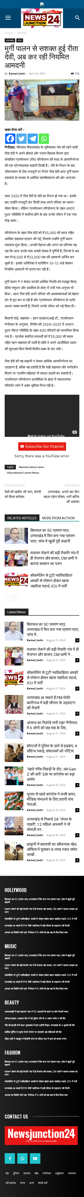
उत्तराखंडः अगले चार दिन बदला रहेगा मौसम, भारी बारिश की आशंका (61, 497)
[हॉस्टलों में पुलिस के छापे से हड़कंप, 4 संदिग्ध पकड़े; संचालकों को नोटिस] (14, 752)
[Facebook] (10, 139)
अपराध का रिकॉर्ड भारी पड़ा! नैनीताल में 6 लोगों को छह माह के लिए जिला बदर (36, 932)
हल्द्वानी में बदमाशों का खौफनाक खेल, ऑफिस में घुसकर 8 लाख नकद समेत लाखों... (52, 849)
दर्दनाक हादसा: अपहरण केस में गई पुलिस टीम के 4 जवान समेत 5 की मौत (35, 1018)
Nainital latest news (31, 467)
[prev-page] (7, 598)
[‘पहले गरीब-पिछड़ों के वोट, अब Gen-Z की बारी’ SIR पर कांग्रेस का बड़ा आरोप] (14, 775)
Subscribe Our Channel (44, 446)
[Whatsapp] (44, 139)
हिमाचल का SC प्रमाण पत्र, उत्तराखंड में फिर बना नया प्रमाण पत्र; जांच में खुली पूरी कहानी (52, 535)
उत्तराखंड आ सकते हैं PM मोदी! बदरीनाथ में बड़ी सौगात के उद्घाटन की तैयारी (51, 702)
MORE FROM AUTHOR (58, 518)
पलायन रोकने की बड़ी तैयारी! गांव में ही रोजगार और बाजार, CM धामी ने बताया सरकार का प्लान (54, 558)
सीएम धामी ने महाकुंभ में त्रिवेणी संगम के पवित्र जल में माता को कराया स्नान (35, 1038)
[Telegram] (33, 139)
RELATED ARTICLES (22, 518)
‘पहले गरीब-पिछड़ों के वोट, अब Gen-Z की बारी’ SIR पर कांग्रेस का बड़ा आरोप (52, 774)
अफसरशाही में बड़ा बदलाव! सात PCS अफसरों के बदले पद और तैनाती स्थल (36, 1011)
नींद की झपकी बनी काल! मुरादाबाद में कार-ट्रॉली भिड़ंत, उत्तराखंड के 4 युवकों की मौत (40, 1025)
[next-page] (15, 598)
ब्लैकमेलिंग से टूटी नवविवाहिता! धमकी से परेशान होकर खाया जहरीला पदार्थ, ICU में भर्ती (51, 580)
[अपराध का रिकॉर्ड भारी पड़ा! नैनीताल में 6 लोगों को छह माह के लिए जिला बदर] (14, 729)
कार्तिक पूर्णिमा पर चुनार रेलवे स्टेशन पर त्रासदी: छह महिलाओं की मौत (33, 1031)
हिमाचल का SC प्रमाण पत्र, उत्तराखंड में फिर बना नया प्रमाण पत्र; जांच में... (53, 629)
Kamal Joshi (17, 73)
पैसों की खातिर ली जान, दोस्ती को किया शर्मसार (23, 494)
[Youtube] (35, 1158)
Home (9, 33)
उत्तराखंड (21, 33)
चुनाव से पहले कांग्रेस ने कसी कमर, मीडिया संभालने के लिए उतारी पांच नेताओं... (51, 799)
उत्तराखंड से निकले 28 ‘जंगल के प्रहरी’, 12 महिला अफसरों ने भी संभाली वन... (49, 824)
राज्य (20, 40)
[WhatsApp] (22, 1158)
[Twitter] (21, 139)
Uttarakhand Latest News (23, 472)
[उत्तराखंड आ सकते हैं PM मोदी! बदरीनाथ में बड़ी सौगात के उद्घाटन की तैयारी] (14, 704)
